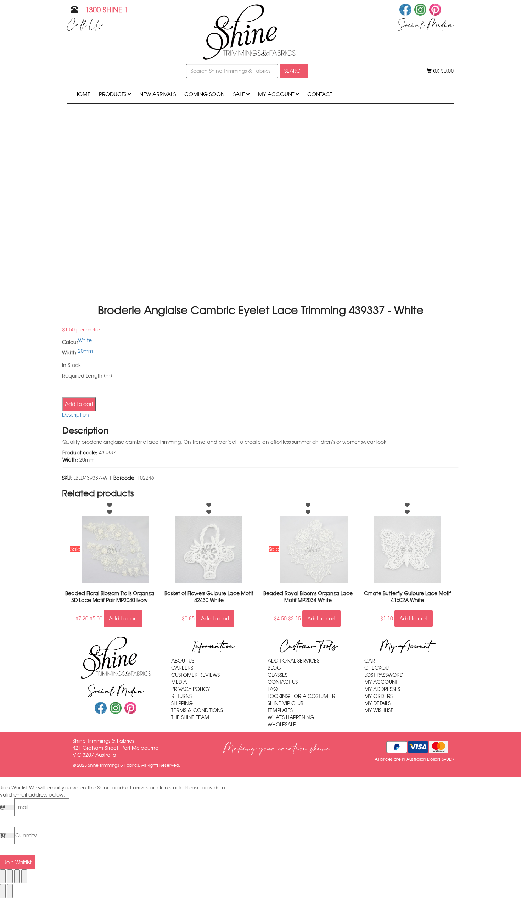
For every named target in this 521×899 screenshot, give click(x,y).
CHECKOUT (377, 668)
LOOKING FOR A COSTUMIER (301, 696)
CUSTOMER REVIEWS (195, 675)
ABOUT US (182, 661)
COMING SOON (204, 94)
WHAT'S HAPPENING (291, 717)
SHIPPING (182, 703)
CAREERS (182, 668)
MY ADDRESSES (382, 689)
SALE (239, 94)
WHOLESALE (282, 724)
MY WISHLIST (378, 710)
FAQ (273, 689)
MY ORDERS (378, 696)
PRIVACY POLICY (190, 689)
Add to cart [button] (123, 618)
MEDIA (179, 682)
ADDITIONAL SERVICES (293, 661)
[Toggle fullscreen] (10, 876)
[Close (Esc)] (24, 876)
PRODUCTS (113, 94)
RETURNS (181, 696)
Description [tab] (75, 415)
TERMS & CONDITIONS (197, 710)
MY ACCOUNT (277, 94)
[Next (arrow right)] (10, 891)
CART (370, 661)
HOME (82, 94)
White (85, 340)
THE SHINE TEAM (190, 717)
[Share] (17, 876)
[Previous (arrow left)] (3, 891)
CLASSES (277, 675)
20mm (85, 351)
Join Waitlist (18, 862)
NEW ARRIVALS (157, 94)
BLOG (274, 668)
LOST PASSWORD (383, 675)
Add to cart (79, 404)
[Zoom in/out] (3, 876)
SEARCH (294, 71)
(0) (443, 71)
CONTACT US (283, 682)
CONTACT (319, 94)
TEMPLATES (280, 710)
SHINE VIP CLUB (285, 703)
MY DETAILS (377, 703)
